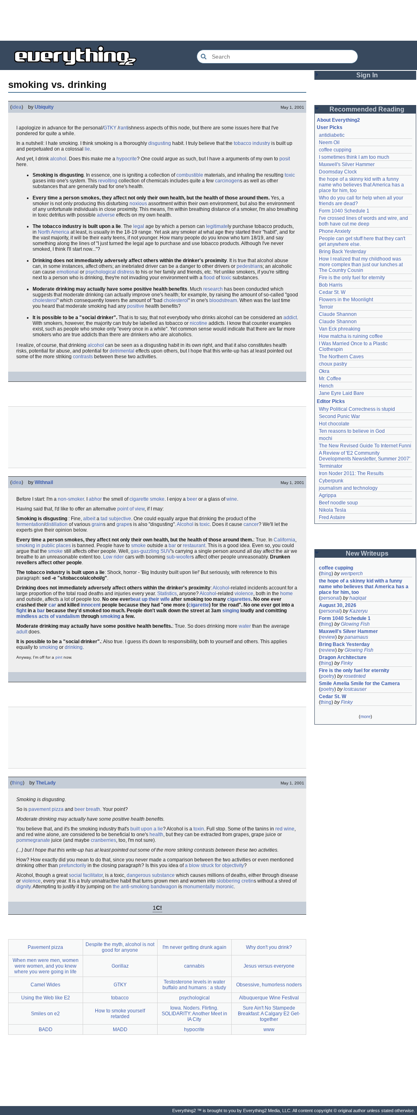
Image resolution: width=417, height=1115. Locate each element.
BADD (46, 1029)
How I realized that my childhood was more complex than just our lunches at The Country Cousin (361, 264)
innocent (91, 605)
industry (261, 143)
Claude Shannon (338, 314)
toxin (198, 829)
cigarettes (239, 599)
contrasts (83, 356)
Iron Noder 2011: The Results (351, 473)
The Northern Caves (341, 356)
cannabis (194, 966)
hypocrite (126, 159)
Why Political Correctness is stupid (357, 409)
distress (125, 272)
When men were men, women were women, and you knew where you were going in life (46, 966)
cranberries (103, 840)
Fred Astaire (332, 517)
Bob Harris (330, 285)
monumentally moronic (208, 886)
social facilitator (86, 875)
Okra (324, 371)
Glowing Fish (355, 624)
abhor (95, 499)
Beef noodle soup (338, 503)
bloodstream (223, 300)
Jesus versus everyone (269, 966)
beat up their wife (150, 599)
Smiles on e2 (45, 1013)
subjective (120, 518)
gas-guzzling (145, 551)
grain (97, 524)
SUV (165, 551)
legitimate (217, 226)
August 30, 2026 (337, 605)
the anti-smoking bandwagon (145, 886)
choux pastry (333, 364)
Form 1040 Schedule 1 (344, 211)
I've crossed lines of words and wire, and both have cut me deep (364, 221)
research (213, 289)
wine (231, 499)
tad (104, 518)
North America (53, 232)
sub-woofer (179, 557)
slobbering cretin (235, 881)
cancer (251, 524)
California (284, 540)
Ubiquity (44, 107)
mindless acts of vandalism (48, 616)
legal (138, 226)
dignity (23, 886)
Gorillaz (120, 966)
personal (330, 598)
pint (58, 657)
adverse (106, 215)
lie (87, 149)
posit (284, 159)
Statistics (167, 593)
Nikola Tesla (332, 510)
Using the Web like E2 (45, 998)
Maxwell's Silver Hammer (347, 164)
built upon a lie (146, 829)
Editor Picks (331, 401)
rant (123, 128)
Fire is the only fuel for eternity (352, 277)
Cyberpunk (331, 481)
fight (21, 610)
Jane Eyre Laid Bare (341, 393)
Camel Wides (45, 985)
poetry (327, 676)
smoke (138, 545)
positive (135, 306)
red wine (284, 829)
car (52, 605)
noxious (138, 203)
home (286, 593)
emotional (68, 272)
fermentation (30, 524)
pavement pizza (46, 809)
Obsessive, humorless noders (269, 985)
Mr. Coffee (330, 378)
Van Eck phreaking (339, 329)
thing (17, 783)
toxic (290, 175)
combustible (189, 175)
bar (172, 545)
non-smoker (71, 499)
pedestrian (248, 266)
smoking (110, 616)
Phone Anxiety (335, 231)
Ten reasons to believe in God (352, 431)
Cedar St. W (332, 292)
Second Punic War (339, 416)
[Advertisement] (208, 20)
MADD (120, 1029)
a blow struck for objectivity (214, 865)
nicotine (198, 323)
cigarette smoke (147, 499)
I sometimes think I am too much (354, 157)
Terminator (330, 466)
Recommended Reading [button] (366, 109)
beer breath (87, 809)
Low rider (113, 557)
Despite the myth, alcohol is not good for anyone (120, 947)
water (245, 626)
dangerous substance (151, 875)
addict (290, 317)
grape (122, 524)
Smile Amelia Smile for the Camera (359, 683)
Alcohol (185, 524)
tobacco (242, 143)
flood (209, 277)
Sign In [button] (367, 75)
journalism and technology (348, 488)
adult (21, 632)
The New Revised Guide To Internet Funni (365, 446)
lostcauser (355, 689)
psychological (101, 272)
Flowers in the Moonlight (346, 299)
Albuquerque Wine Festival (269, 998)
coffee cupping (335, 150)
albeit (89, 518)
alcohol (58, 159)
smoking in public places (43, 545)
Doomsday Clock (338, 172)
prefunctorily (72, 865)
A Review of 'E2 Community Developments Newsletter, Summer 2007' (364, 456)
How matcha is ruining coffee (351, 336)
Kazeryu (358, 611)
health (156, 834)
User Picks (329, 127)
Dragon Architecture (343, 657)
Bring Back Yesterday (342, 251)
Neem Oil (329, 142)
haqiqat (357, 598)
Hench (326, 386)
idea (17, 107)
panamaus (356, 637)
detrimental (122, 351)
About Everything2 (338, 120)
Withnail (44, 482)
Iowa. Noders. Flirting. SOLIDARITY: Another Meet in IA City (194, 1013)
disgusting (159, 143)
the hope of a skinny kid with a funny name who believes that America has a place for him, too (362, 184)
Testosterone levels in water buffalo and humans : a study (194, 984)
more (365, 716)
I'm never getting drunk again (194, 947)
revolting (107, 181)
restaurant (194, 545)
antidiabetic (332, 135)
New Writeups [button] (367, 553)
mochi (325, 438)
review (327, 637)
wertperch (352, 573)
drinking (74, 647)
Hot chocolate (334, 424)
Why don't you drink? (269, 947)
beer (192, 499)
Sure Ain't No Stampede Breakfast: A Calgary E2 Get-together (269, 1013)
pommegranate (33, 840)
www (268, 1029)
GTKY (109, 128)
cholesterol (45, 300)
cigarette (198, 605)
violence (244, 593)
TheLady (46, 783)
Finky (347, 663)
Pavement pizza (45, 947)
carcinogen (227, 181)
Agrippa (327, 495)
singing (230, 610)
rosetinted (355, 676)
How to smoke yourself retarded (120, 1013)
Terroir (326, 307)
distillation (56, 524)
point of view (131, 509)
